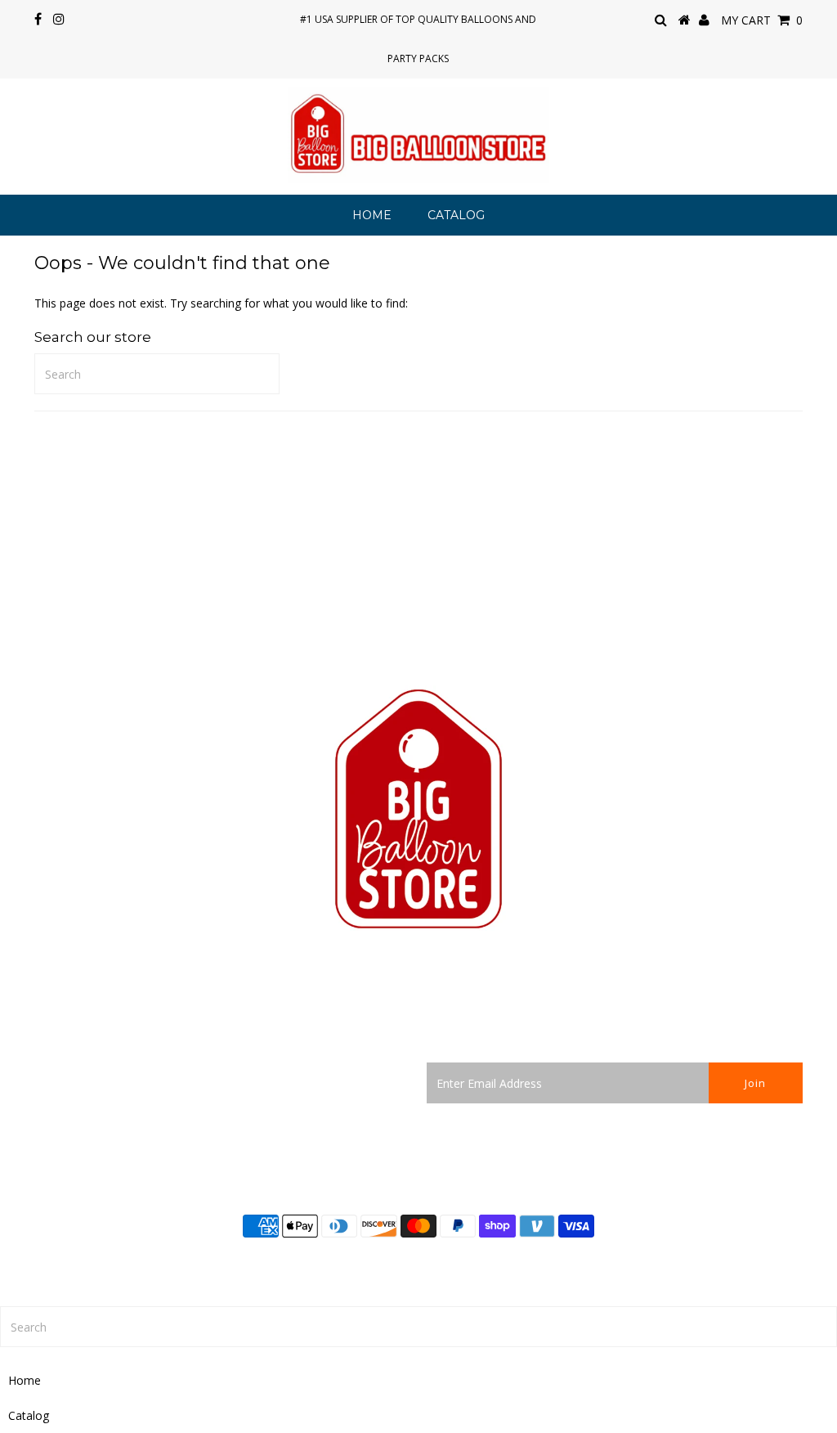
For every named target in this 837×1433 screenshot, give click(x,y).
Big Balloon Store (468, 1264)
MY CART (762, 20)
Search (52, 1071)
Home (372, 215)
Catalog (456, 215)
